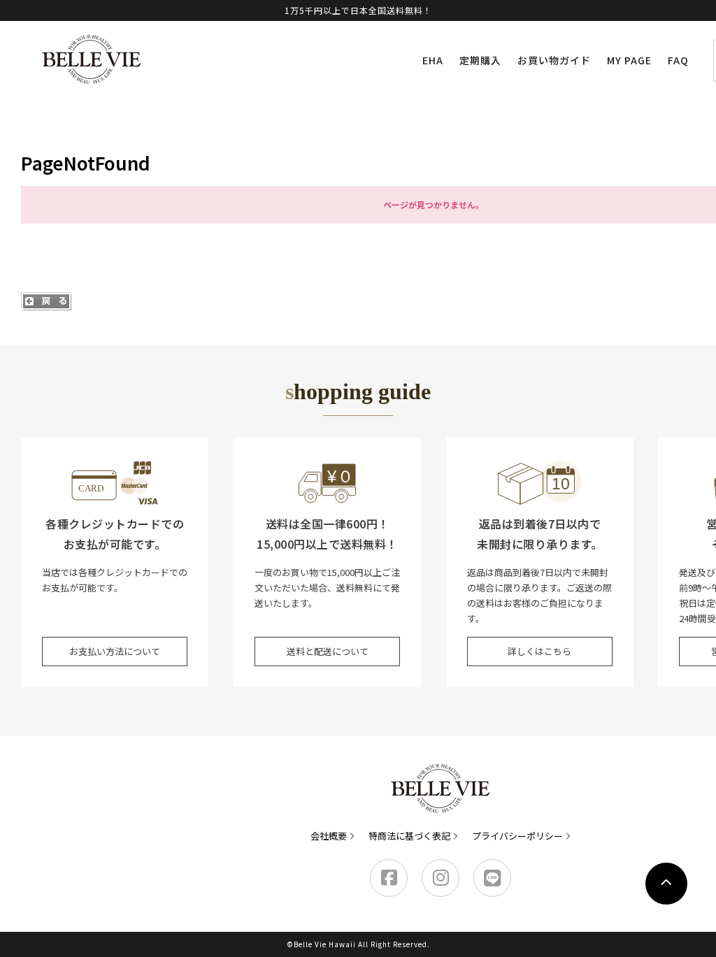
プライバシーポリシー (517, 835)
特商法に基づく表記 (409, 835)
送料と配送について (327, 651)
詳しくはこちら (539, 651)
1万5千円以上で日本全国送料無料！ (358, 10)
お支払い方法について (114, 651)
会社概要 (328, 835)
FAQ (678, 60)
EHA (432, 60)
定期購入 (480, 60)
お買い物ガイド (554, 60)
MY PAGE (629, 60)
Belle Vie (91, 59)
